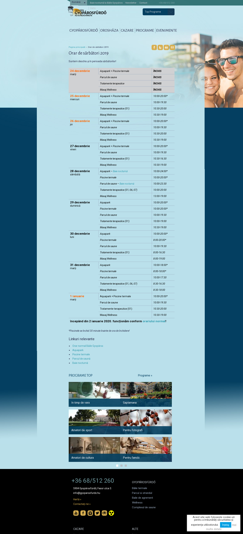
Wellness (137, 502)
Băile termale (139, 488)
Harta (93, 8)
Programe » (145, 375)
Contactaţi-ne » (82, 504)
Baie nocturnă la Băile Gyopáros (106, 2)
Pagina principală (77, 47)
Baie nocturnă (120, 171)
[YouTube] (76, 513)
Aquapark (77, 350)
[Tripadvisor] (104, 513)
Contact (143, 2)
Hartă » (77, 499)
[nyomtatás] (166, 47)
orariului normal (154, 321)
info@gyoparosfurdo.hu (86, 493)
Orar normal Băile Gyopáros (87, 345)
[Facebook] (154, 47)
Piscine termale (81, 354)
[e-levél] (172, 47)
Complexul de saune (144, 507)
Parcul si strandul (142, 493)
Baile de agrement (142, 497)
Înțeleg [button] (225, 525)
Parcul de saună (81, 358)
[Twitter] (160, 47)
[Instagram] (90, 513)
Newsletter (130, 2)
